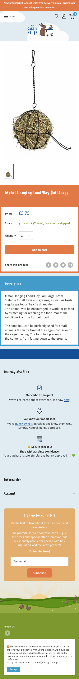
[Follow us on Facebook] (7, 633)
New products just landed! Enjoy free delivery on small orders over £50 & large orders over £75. (39, 5)
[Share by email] (70, 264)
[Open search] (57, 16)
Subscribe (39, 573)
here (66, 399)
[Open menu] (9, 16)
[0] (72, 16)
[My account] (64, 16)
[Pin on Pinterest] (55, 264)
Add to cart (39, 249)
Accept (13, 669)
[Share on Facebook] (48, 264)
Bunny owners (24, 423)
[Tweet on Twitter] (63, 264)
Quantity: (10, 235)
